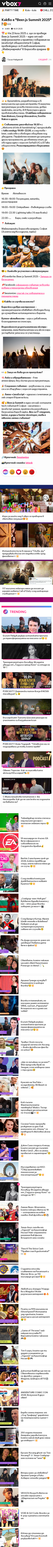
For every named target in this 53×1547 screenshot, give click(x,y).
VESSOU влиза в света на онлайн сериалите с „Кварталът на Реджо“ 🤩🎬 (35, 1497)
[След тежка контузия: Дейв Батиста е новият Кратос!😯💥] (9, 883)
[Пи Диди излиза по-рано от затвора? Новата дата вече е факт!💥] (9, 944)
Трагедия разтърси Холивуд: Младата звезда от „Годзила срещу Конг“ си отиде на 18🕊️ (26, 665)
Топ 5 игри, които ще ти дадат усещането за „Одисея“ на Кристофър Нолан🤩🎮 (34, 1354)
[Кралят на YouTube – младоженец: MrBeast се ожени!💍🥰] (9, 1086)
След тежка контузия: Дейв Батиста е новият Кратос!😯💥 (34, 881)
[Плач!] (25, 472)
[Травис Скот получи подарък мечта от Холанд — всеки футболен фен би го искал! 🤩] (9, 1046)
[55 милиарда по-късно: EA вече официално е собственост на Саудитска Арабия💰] (9, 842)
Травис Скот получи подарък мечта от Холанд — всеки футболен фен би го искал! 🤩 (35, 1046)
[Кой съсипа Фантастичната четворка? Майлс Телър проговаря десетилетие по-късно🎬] (9, 1107)
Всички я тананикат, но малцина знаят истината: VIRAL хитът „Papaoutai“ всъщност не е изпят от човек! (35, 1005)
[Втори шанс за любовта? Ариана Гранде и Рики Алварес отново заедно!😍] (9, 1477)
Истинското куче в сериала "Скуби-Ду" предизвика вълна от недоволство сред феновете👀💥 (23, 553)
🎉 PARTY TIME (10, 10)
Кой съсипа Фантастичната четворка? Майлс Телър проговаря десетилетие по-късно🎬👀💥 (34, 1107)
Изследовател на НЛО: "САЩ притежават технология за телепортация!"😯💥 (33, 1171)
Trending (18, 612)
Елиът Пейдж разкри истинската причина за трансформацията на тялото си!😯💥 (25, 636)
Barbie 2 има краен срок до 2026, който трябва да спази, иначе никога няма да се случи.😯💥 (35, 862)
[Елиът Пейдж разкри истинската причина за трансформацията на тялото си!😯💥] (26, 625)
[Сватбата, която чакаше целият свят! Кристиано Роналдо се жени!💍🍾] (9, 964)
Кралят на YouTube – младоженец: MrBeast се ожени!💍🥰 (34, 1085)
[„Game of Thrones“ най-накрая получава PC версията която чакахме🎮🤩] (9, 1335)
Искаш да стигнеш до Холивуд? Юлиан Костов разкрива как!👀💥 (34, 1536)
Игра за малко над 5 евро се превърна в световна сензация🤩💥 (23, 517)
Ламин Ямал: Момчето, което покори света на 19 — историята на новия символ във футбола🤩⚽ (35, 1211)
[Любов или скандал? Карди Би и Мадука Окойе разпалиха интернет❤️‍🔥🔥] (9, 1293)
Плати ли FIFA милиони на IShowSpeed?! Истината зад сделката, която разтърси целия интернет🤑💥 (35, 1314)
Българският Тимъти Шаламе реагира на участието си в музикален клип (25, 718)
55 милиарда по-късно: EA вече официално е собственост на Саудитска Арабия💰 (34, 842)
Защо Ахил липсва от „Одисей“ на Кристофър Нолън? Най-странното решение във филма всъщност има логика (34, 1232)
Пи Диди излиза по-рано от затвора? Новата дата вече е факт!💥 (35, 943)
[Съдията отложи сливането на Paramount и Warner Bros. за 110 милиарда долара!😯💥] (9, 1273)
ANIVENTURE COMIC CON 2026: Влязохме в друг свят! (34, 1395)
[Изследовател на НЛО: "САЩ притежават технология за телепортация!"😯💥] (9, 1171)
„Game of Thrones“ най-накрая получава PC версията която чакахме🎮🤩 (34, 1334)
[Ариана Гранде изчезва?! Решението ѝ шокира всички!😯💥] (9, 985)
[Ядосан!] (31, 472)
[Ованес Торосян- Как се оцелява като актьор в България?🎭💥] (26, 759)
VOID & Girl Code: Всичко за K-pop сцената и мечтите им (35, 1515)
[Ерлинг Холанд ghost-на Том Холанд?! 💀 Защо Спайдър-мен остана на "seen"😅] (9, 1457)
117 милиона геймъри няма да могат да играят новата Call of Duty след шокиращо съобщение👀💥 (25, 591)
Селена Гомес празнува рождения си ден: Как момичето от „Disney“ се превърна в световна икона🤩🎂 (35, 1128)
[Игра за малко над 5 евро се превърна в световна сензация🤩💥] (26, 500)
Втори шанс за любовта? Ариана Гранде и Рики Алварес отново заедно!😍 (35, 1475)
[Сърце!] (18, 472)
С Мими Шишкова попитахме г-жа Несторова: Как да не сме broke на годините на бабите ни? (26, 799)
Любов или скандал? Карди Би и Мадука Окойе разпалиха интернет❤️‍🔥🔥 (35, 1291)
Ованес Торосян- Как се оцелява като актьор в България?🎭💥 (23, 771)
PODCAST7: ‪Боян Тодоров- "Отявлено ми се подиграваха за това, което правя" (26, 745)
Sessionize (23, 457)
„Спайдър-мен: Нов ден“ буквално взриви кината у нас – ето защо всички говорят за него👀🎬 (35, 902)
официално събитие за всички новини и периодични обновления (25, 286)
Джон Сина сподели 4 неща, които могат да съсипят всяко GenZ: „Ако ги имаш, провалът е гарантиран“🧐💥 (35, 1150)
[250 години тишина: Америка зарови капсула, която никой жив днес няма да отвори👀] (9, 1437)
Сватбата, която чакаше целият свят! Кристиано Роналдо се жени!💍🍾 (35, 963)
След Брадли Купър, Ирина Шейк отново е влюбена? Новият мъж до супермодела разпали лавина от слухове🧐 (35, 923)
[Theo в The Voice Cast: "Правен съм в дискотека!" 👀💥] (9, 1253)
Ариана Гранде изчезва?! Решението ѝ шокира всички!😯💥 (34, 983)
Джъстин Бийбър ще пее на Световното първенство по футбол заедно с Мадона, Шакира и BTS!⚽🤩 (35, 1376)
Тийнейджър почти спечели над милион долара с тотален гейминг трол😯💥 (35, 822)
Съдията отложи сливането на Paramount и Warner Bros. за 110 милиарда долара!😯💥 (35, 1272)
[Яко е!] (5, 472)
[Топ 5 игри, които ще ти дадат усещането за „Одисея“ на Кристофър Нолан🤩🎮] (9, 1355)
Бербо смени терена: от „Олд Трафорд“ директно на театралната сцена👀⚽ (35, 1416)
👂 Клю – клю (29, 10)
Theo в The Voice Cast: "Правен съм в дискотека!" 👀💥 (35, 1251)
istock (29, 462)
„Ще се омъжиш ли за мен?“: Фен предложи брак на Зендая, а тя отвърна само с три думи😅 (35, 1066)
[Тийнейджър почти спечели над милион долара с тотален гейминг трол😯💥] (9, 822)
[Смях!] (12, 472)
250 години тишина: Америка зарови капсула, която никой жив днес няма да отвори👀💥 (35, 1436)
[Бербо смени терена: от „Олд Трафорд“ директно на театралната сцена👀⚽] (9, 1417)
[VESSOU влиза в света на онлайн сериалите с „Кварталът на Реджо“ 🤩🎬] (9, 1497)
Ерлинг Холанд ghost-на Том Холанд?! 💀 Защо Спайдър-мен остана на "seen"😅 (36, 1455)
